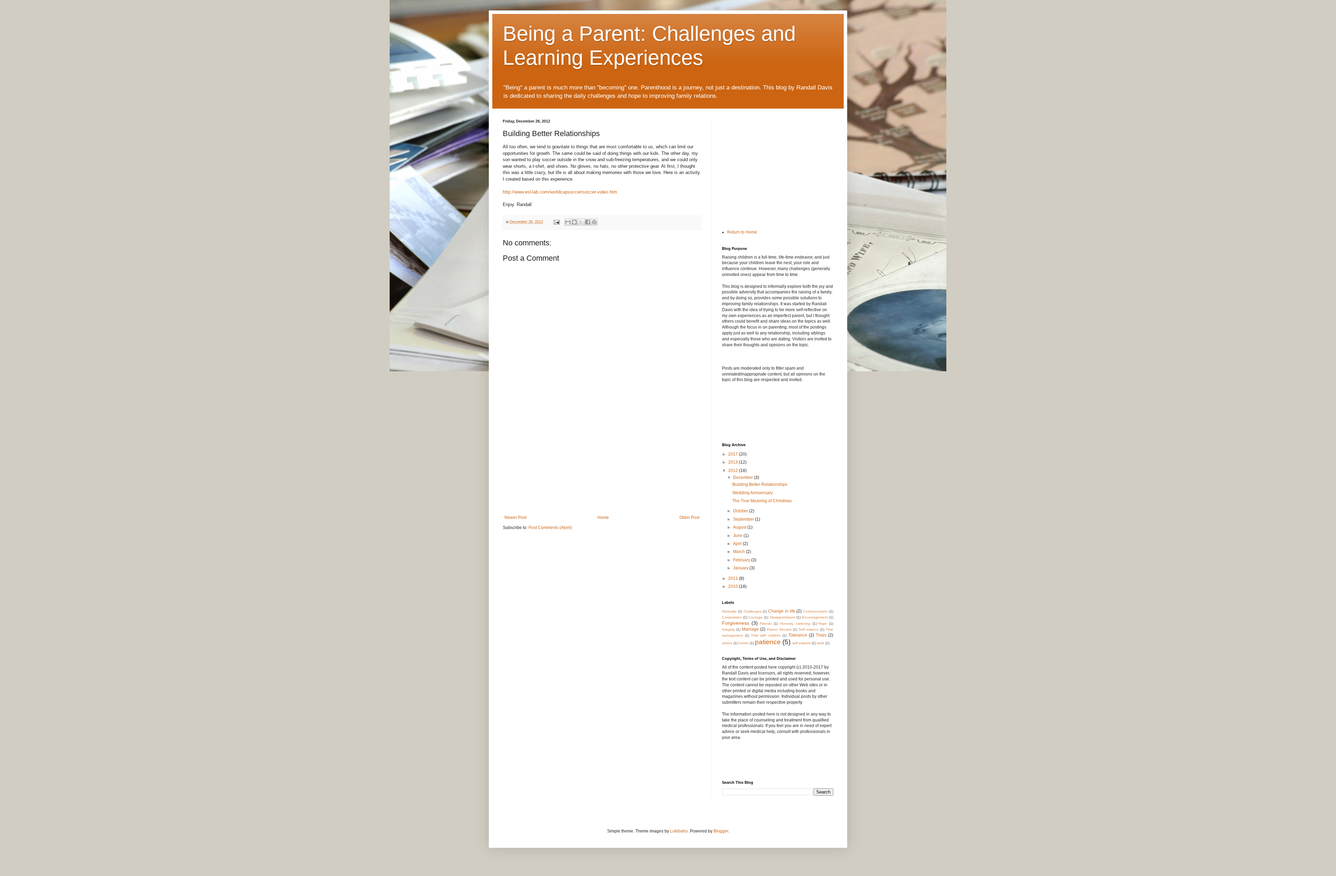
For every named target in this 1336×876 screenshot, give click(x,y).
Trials (821, 635)
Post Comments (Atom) (550, 527)
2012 (733, 470)
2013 (733, 462)
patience (768, 642)
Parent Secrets (779, 629)
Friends (766, 623)
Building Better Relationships (759, 484)
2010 (733, 586)
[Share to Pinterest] (594, 222)
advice (727, 643)
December (743, 477)
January (741, 568)
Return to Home (742, 232)
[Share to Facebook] (587, 222)
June (738, 535)
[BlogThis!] (574, 222)
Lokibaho (679, 831)
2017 (733, 454)
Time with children (766, 635)
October (741, 510)
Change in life (781, 611)
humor (744, 643)
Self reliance (808, 629)
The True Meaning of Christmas (762, 500)
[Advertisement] (602, 462)
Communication (815, 611)
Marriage (750, 629)
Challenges (752, 611)
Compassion (732, 617)
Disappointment (782, 617)
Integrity (728, 629)
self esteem (801, 643)
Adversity (729, 611)
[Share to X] (581, 222)
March (739, 551)
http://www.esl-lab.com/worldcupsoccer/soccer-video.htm (560, 192)
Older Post (689, 517)
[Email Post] (556, 222)
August (740, 527)
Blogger (721, 831)
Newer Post (515, 517)
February (742, 560)
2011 (733, 578)
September (744, 519)
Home (603, 517)
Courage (756, 617)
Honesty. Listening (795, 623)
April (738, 543)
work (820, 643)
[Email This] (567, 222)
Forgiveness (735, 623)
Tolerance (797, 635)
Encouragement (815, 617)
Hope (822, 623)
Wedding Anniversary (752, 492)
